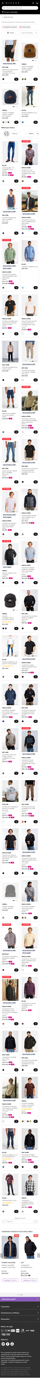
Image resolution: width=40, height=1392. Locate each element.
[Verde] (25, 79)
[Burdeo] (3, 970)
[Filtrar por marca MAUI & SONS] (6, 133)
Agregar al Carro (10, 1280)
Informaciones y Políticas (10, 1313)
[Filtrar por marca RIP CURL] (14, 133)
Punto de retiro (26, 27)
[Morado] (3, 534)
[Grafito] (3, 122)
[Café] (23, 79)
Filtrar (12, 33)
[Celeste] (23, 288)
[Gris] (23, 534)
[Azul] (3, 233)
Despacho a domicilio (11, 27)
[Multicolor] (3, 1024)
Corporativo (5, 1306)
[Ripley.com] (12, 3)
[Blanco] (23, 334)
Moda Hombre (8, 17)
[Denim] (23, 122)
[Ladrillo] (23, 822)
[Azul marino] (28, 1121)
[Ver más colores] (30, 1121)
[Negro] (3, 79)
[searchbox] (22, 8)
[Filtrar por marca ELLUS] (22, 133)
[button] (37, 3)
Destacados (5, 1319)
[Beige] (6, 122)
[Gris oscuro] (23, 1211)
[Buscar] (4, 8)
